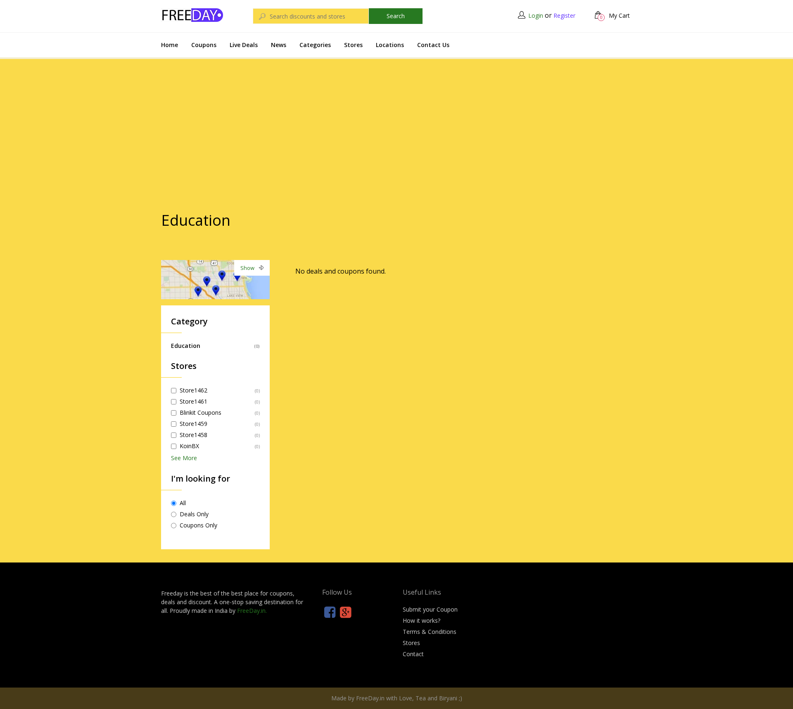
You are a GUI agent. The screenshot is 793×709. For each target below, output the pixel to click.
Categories (315, 45)
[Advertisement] (396, 119)
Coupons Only (198, 525)
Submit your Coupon (430, 609)
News (278, 45)
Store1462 (193, 390)
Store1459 (193, 424)
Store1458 (193, 435)
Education (185, 346)
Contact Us (433, 45)
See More (184, 458)
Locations (390, 45)
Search (396, 16)
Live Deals (244, 45)
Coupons (203, 45)
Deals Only (194, 514)
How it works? (421, 620)
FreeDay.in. (252, 610)
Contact (413, 654)
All (183, 503)
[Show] (215, 279)
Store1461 (193, 401)
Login (535, 15)
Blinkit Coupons (200, 412)
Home (169, 45)
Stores (353, 45)
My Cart (615, 15)
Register (564, 15)
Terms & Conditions (429, 632)
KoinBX (189, 446)
